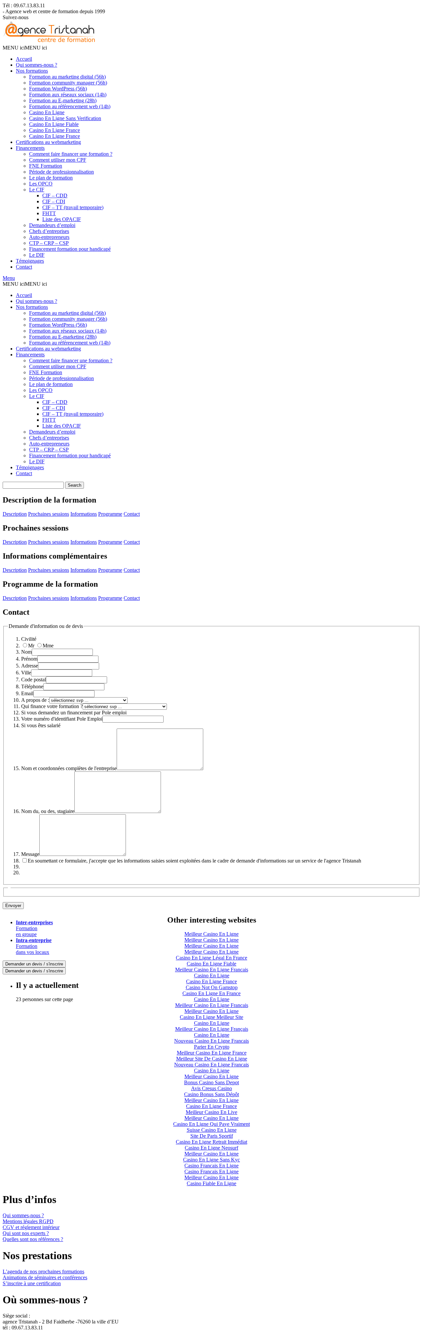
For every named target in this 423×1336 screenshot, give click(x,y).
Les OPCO (41, 183)
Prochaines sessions (48, 514)
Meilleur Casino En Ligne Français (211, 1029)
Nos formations (32, 71)
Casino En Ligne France (54, 130)
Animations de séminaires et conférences (45, 1277)
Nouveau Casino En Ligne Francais (211, 1041)
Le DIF (37, 255)
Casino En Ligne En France (211, 993)
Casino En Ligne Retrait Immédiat (211, 1142)
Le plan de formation (51, 177)
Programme (110, 514)
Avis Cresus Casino (211, 1088)
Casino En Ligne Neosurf (211, 1148)
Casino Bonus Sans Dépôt (211, 1094)
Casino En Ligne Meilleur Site (211, 1017)
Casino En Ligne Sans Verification (65, 118)
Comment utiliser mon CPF (57, 160)
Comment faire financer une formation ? (70, 154)
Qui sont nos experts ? (26, 1233)
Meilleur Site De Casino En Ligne (211, 1058)
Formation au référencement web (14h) (69, 106)
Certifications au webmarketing (48, 142)
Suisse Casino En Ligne (212, 1130)
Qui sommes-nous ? (36, 65)
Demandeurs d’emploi (52, 225)
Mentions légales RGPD (28, 1221)
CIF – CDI (53, 201)
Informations (83, 514)
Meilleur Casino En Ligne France (212, 1053)
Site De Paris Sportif (211, 1136)
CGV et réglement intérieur (31, 1227)
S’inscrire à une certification (32, 1283)
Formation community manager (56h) (68, 82)
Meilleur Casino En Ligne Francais (211, 969)
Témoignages (30, 261)
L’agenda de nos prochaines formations (43, 1271)
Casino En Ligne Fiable (54, 124)
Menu (9, 278)
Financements (30, 148)
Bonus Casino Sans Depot (211, 1082)
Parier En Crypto (211, 1047)
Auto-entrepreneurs (49, 237)
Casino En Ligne (46, 112)
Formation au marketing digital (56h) (67, 77)
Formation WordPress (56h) (58, 88)
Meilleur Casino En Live (211, 1112)
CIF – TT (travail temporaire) (72, 207)
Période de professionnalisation (61, 172)
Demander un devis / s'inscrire (34, 963)
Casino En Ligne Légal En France (211, 958)
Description (15, 514)
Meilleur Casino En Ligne (211, 934)
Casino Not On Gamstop (212, 987)
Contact (24, 267)
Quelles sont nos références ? (33, 1239)
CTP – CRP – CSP (49, 243)
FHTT (49, 213)
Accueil (24, 59)
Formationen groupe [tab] (34, 928)
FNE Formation (45, 166)
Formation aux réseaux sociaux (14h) (67, 94)
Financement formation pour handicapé (70, 249)
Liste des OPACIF (61, 219)
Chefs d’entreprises (49, 231)
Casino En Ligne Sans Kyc (211, 1159)
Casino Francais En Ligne (211, 1165)
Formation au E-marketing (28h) (62, 100)
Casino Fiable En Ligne (211, 1183)
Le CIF (36, 189)
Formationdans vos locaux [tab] (34, 946)
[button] (25, 47)
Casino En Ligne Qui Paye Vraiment (211, 1124)
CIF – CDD (54, 195)
